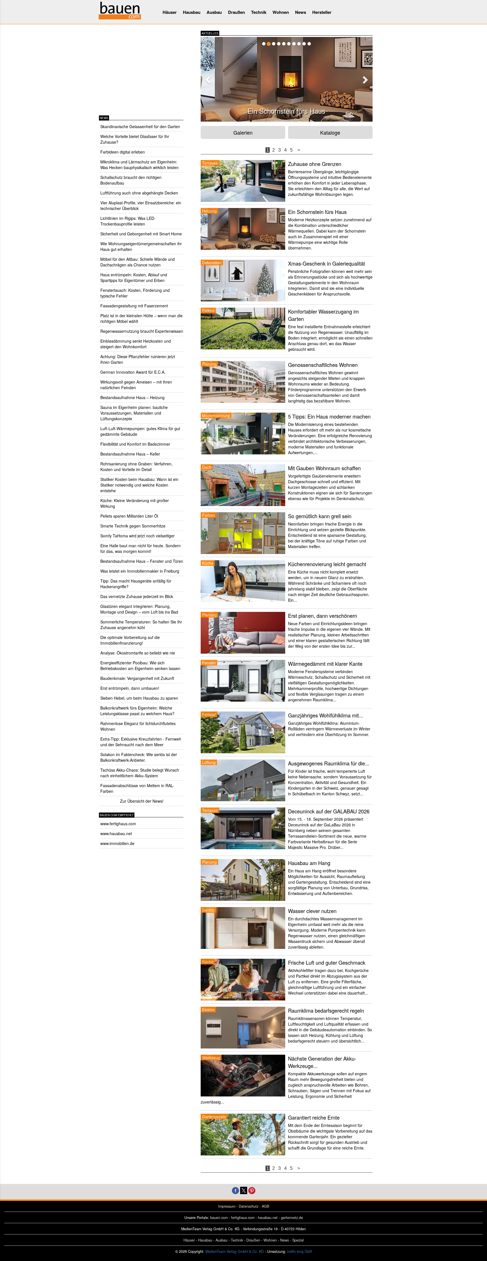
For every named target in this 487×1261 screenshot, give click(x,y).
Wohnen (281, 12)
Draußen (236, 12)
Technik (258, 12)
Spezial (298, 1240)
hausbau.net (268, 1217)
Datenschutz (248, 1206)
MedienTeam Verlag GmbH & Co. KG (234, 1251)
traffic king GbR (299, 1251)
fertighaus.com (242, 1217)
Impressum (226, 1206)
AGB (265, 1206)
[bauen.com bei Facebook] (235, 1189)
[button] (207, 78)
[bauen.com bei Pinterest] (251, 1189)
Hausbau (191, 12)
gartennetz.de (292, 1217)
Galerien (243, 132)
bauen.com (219, 1217)
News (300, 12)
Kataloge (330, 132)
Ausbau (214, 12)
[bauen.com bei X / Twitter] (243, 1189)
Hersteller (321, 12)
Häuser (170, 12)
